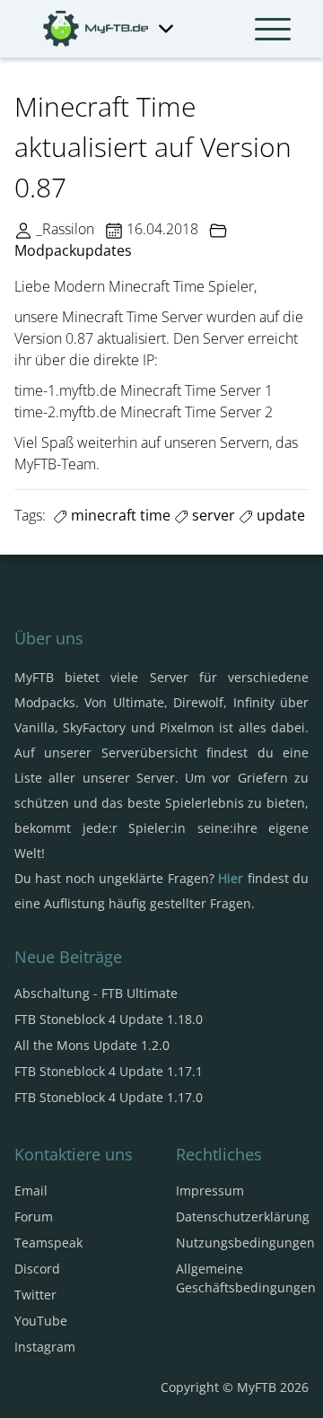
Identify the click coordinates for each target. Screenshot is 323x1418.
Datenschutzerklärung (243, 1216)
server (211, 515)
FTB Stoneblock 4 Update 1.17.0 (108, 1097)
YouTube (40, 1320)
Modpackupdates (73, 250)
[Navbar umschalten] (272, 28)
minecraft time (118, 515)
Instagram (44, 1346)
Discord (37, 1268)
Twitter (35, 1294)
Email (31, 1190)
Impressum (210, 1190)
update (279, 515)
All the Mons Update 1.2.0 (92, 1045)
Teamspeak (48, 1242)
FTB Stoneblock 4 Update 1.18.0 (108, 1019)
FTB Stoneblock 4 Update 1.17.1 (108, 1071)
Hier (230, 878)
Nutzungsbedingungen (245, 1242)
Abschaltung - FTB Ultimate (96, 993)
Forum (33, 1216)
